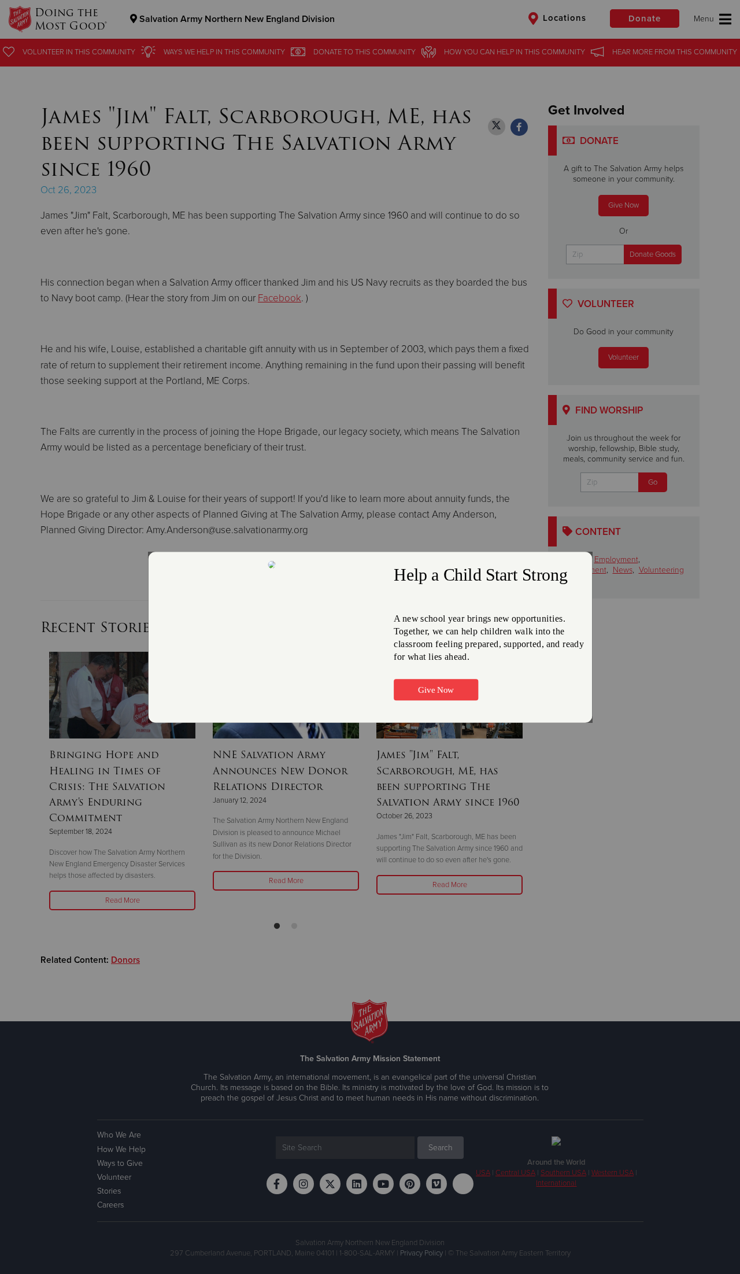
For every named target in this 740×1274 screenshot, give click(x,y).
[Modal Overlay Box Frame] (370, 637)
